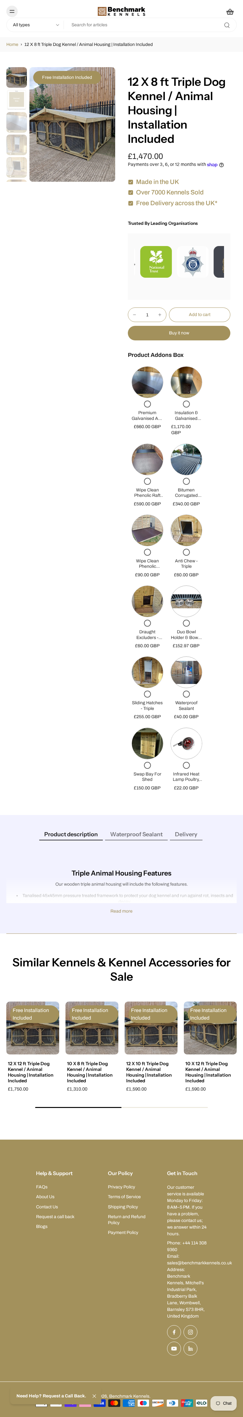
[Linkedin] (190, 1349)
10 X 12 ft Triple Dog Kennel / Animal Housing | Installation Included (208, 1072)
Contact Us (47, 1207)
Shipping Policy (123, 1207)
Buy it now (179, 333)
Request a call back (55, 1216)
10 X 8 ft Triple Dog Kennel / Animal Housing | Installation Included (90, 1072)
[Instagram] (190, 1332)
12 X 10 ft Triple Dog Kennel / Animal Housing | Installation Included (149, 1072)
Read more (121, 911)
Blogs (41, 1226)
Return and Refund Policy (127, 1219)
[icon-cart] (230, 11)
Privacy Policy (121, 1187)
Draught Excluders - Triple (147, 637)
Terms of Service (124, 1196)
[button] (199, 314)
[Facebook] (174, 1332)
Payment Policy (123, 1232)
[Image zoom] (72, 124)
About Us (45, 1196)
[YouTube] (174, 1349)
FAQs (41, 1187)
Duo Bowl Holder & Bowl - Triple (186, 637)
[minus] (134, 314)
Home (12, 44)
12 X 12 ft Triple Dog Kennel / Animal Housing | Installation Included (30, 1072)
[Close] (94, 1396)
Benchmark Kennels (129, 1396)
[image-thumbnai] (16, 77)
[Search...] (226, 25)
